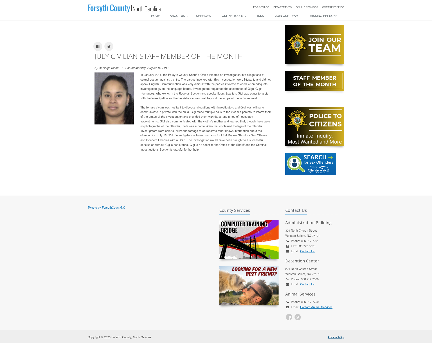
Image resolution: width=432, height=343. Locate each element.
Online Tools (233, 16)
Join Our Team (286, 16)
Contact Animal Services (316, 307)
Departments (282, 7)
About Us (178, 16)
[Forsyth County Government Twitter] (298, 317)
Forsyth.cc (261, 7)
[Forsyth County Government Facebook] (289, 317)
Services (204, 16)
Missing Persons (324, 16)
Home (155, 16)
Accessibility (336, 337)
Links (260, 16)
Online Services (307, 7)
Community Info (333, 7)
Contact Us (307, 251)
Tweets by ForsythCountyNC (106, 207)
